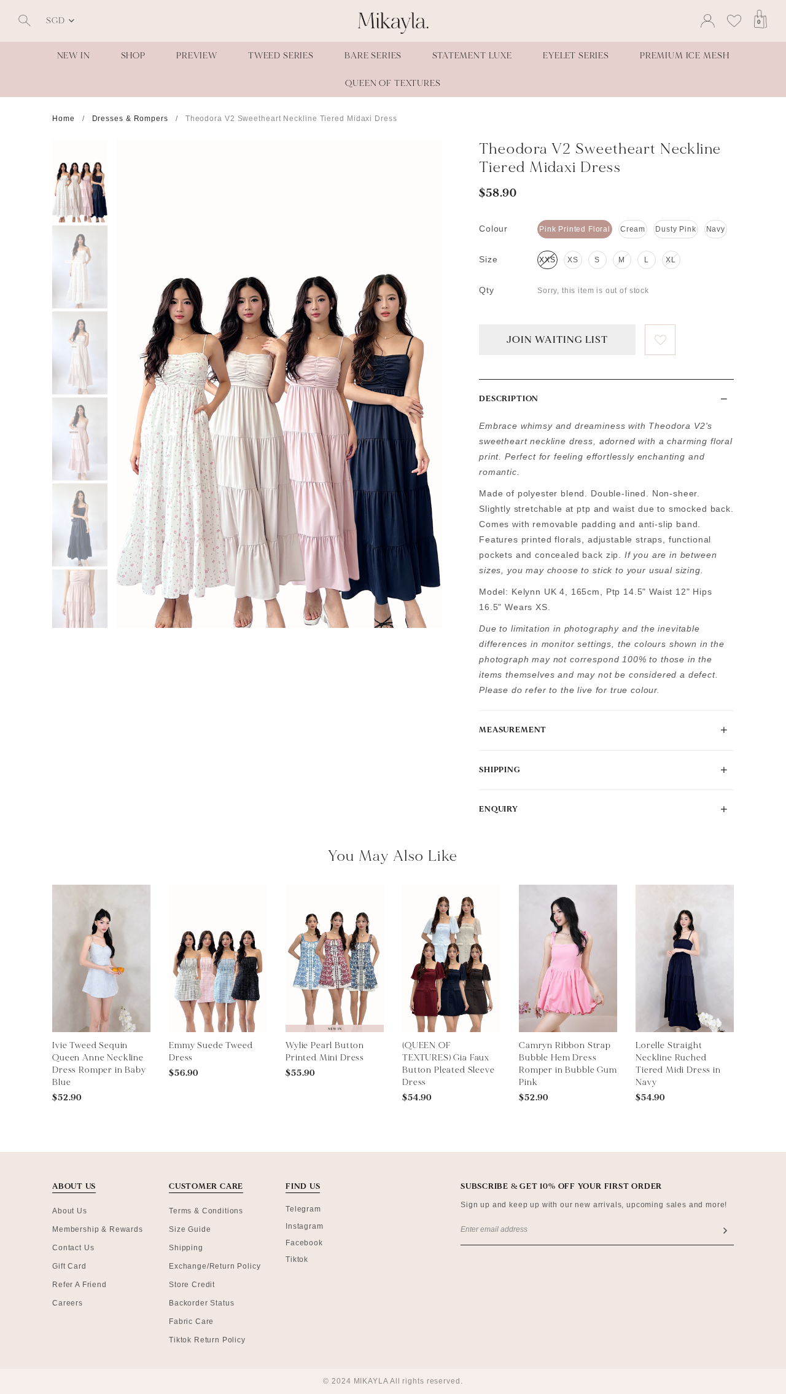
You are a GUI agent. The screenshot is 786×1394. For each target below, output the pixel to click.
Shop (133, 55)
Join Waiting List (557, 340)
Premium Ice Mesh (684, 55)
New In (73, 55)
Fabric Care (191, 1321)
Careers (67, 1303)
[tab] (606, 398)
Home (63, 118)
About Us (69, 1211)
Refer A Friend (79, 1284)
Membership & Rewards (97, 1229)
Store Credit (192, 1284)
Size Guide (190, 1229)
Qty (486, 290)
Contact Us (73, 1247)
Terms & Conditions (206, 1211)
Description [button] (509, 399)
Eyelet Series (576, 55)
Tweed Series (281, 55)
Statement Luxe (472, 55)
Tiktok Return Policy (207, 1340)
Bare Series (373, 55)
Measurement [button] (513, 730)
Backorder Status (201, 1303)
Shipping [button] (500, 770)
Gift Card (69, 1266)
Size (488, 259)
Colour (493, 228)
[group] (79, 180)
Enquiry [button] (498, 809)
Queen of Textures (392, 83)
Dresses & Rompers (130, 118)
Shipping (186, 1247)
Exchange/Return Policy (214, 1266)
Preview (196, 55)
